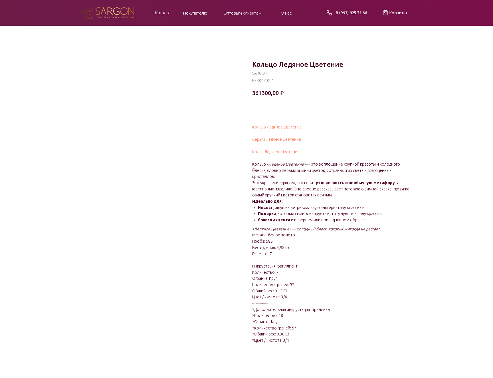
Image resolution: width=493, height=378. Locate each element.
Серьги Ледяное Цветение (276, 139)
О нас (286, 13)
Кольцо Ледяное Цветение (277, 127)
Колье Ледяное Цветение (276, 152)
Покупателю (195, 13)
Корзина (398, 12)
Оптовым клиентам (242, 13)
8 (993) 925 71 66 (351, 12)
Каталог (162, 12)
